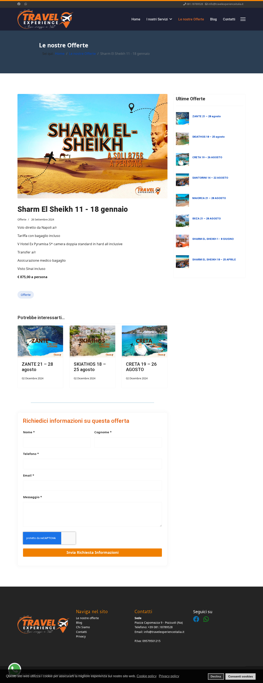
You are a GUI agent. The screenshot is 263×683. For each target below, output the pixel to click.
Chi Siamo (83, 627)
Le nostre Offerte (191, 19)
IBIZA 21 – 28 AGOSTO (206, 218)
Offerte (21, 219)
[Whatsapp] (25, 4)
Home (136, 19)
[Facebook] (18, 4)
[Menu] (243, 19)
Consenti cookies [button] (240, 676)
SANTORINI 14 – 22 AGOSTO (210, 178)
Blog (213, 19)
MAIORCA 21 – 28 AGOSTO (209, 198)
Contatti (229, 19)
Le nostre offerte (87, 618)
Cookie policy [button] (147, 676)
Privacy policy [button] (169, 676)
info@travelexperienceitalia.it (225, 4)
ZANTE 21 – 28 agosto (37, 367)
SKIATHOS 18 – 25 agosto (90, 367)
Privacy (81, 636)
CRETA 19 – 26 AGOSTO (141, 367)
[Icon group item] (198, 615)
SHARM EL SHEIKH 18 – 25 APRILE (214, 259)
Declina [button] (216, 676)
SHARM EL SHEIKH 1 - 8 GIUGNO (213, 239)
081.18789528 (195, 4)
